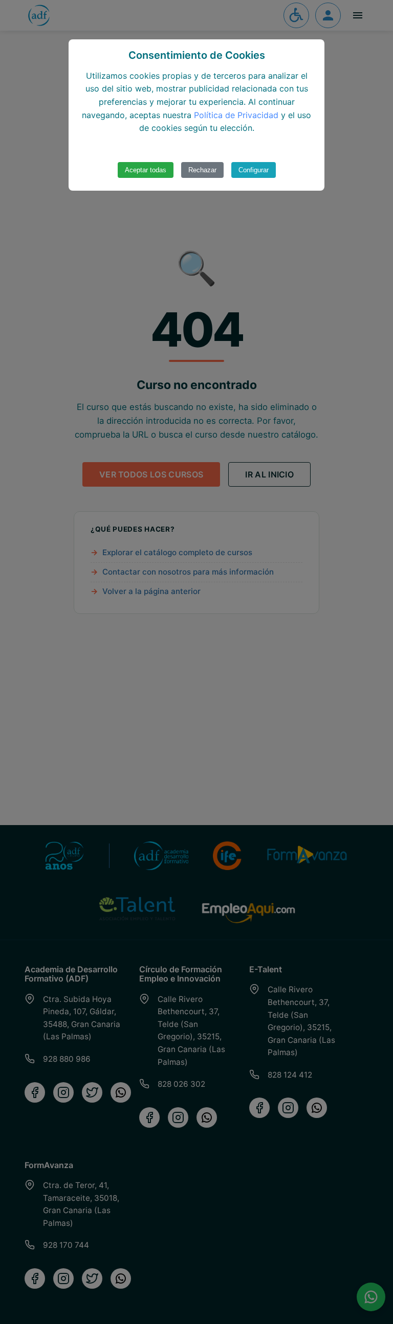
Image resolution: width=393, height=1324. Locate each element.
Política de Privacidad (236, 115)
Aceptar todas (145, 170)
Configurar (253, 170)
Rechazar (202, 170)
